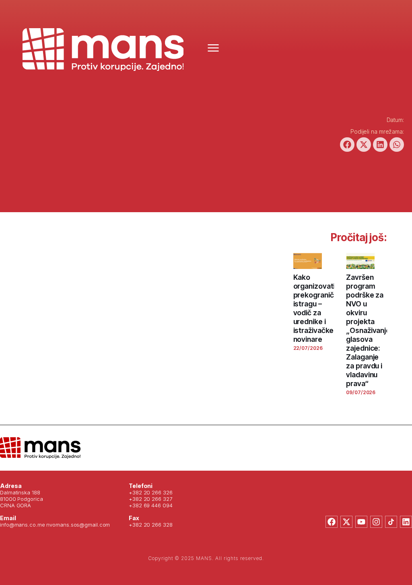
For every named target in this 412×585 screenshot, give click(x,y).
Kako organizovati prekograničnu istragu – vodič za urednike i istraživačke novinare (317, 308)
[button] (347, 144)
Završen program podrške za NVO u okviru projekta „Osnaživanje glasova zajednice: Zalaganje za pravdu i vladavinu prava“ (368, 330)
